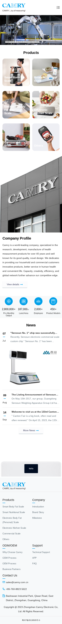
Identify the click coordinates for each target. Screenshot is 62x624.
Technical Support (41, 552)
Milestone (37, 518)
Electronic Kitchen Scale (14, 528)
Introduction (38, 506)
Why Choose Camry (12, 552)
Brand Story (38, 512)
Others (5, 539)
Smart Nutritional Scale (13, 512)
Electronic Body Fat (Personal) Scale (11, 520)
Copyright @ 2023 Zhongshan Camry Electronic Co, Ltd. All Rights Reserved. (31, 609)
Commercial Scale (11, 533)
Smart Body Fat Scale (13, 506)
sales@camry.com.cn (17, 582)
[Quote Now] (31, 451)
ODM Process (9, 557)
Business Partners (11, 569)
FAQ (34, 563)
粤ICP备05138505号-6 (31, 620)
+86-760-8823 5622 (16, 589)
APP (34, 557)
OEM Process (9, 563)
